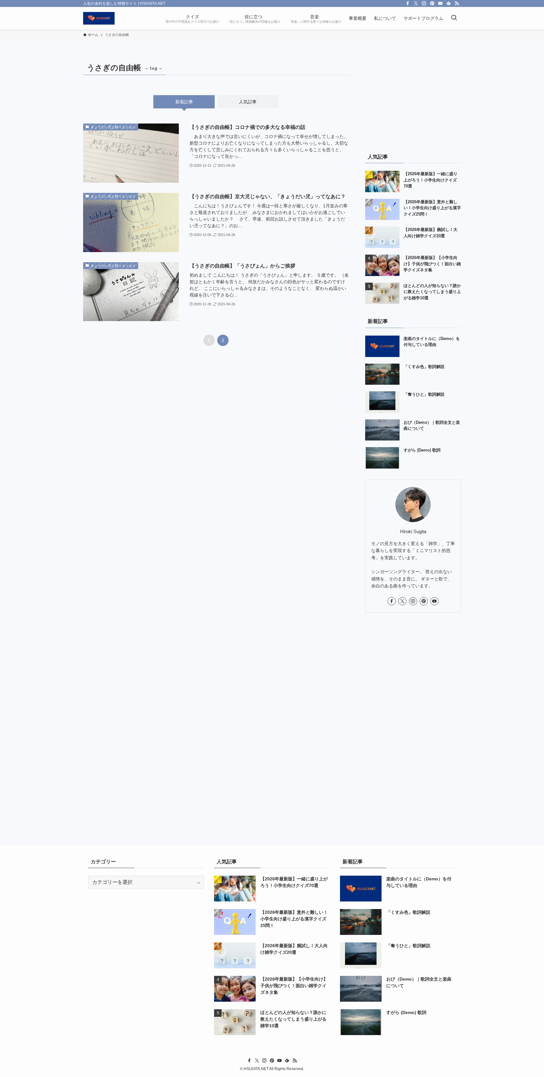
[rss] (457, 3)
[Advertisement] (413, 99)
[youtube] (440, 3)
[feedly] (449, 3)
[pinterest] (432, 3)
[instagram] (424, 3)
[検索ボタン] (454, 18)
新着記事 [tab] (184, 101)
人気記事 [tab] (248, 101)
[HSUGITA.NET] (99, 18)
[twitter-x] (416, 3)
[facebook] (408, 3)
